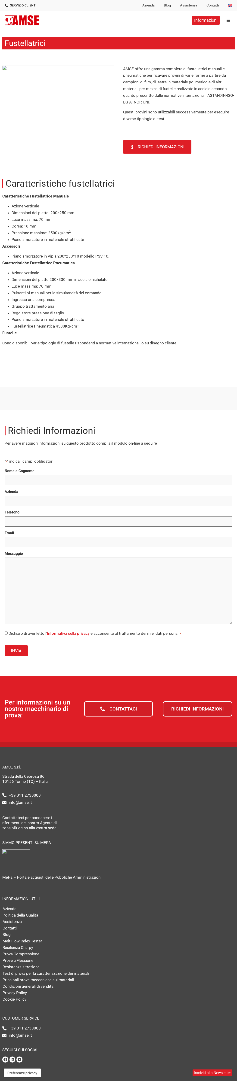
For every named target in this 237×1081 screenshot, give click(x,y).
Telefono (12, 512)
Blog (167, 5)
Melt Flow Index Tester (22, 941)
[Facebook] (5, 1060)
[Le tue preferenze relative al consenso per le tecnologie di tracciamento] (22, 1073)
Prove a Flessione (18, 960)
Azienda (148, 5)
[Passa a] (230, 5)
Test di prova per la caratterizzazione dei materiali (46, 973)
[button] (228, 20)
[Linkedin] (12, 1060)
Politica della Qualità (20, 915)
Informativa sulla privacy (68, 633)
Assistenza (188, 5)
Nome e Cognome (19, 471)
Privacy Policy (15, 992)
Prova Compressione (21, 954)
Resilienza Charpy (18, 947)
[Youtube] (19, 1060)
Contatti (212, 5)
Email (9, 533)
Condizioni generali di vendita (28, 986)
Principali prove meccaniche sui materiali (38, 980)
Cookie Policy (14, 999)
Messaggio (14, 554)
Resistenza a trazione (21, 967)
